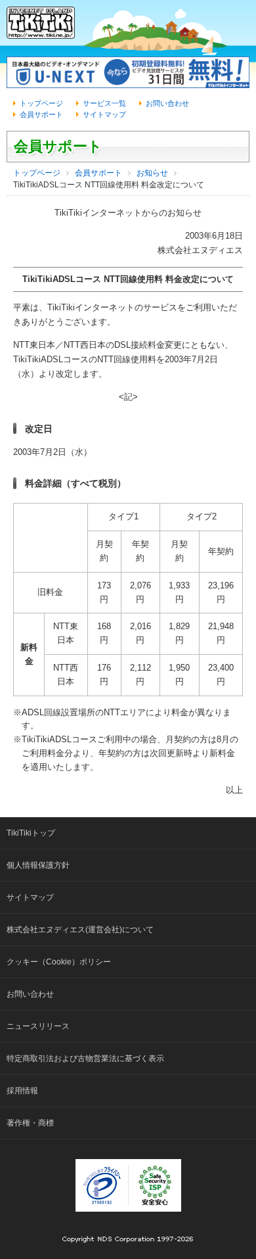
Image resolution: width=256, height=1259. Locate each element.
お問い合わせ (167, 103)
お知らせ (152, 173)
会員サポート (41, 114)
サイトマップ (104, 114)
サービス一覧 (104, 103)
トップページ (41, 103)
